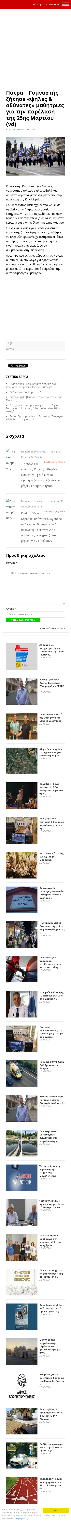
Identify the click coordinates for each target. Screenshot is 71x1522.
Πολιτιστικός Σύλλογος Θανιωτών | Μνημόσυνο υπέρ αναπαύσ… (51, 893)
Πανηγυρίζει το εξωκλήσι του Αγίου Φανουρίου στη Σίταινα (51, 1414)
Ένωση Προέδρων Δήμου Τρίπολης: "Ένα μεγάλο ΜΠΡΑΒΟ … (51, 684)
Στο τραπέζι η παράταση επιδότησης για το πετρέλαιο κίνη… (50, 962)
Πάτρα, (10, 349)
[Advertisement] (35, 47)
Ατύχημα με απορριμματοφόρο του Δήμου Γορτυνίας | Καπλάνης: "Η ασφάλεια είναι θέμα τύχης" (33, 408)
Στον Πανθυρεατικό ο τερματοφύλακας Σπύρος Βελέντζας (51, 717)
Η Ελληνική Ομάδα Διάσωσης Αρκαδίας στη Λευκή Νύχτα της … (52, 927)
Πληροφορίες (21, 1518)
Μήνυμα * (11, 562)
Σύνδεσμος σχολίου (54, 461)
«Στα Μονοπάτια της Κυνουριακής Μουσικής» (51, 856)
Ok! (55, 1510)
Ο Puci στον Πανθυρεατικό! (25, 392)
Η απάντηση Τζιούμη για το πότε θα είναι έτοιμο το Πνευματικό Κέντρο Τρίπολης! (31, 385)
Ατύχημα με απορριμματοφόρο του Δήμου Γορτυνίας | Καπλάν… (51, 649)
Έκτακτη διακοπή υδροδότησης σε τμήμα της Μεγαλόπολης (49, 1171)
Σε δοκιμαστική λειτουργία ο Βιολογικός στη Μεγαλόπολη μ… (49, 1136)
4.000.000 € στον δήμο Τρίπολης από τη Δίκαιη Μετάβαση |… (52, 1099)
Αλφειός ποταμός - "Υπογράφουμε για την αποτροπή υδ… (50, 752)
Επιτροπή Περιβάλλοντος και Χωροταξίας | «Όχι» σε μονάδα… (51, 1032)
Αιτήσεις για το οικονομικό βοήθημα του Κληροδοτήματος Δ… (51, 1379)
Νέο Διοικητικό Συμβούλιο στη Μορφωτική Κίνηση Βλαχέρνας (50, 1240)
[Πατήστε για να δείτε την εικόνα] (35, 156)
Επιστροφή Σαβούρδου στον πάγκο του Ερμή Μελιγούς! (34, 398)
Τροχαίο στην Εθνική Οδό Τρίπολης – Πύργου (51, 1065)
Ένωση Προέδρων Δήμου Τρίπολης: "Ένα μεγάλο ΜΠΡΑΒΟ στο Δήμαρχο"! (35, 418)
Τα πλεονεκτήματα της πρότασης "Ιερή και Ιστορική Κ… (51, 1273)
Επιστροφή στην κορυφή (51, 627)
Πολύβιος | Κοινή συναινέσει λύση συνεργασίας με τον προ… (51, 788)
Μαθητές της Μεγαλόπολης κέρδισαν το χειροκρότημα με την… (49, 1346)
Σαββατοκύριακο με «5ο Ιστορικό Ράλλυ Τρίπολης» (51, 1447)
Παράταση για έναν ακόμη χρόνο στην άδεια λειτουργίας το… (50, 1483)
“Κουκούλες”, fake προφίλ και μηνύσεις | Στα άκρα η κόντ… (51, 1204)
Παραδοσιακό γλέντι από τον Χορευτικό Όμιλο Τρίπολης (51, 1308)
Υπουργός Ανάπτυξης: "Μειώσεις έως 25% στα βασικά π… (52, 995)
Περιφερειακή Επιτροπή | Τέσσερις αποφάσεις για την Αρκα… (51, 823)
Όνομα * (11, 608)
